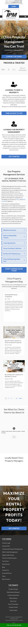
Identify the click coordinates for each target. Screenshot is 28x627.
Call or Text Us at (13, 1)
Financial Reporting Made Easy (11, 260)
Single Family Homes (8, 555)
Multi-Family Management (10, 552)
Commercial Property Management (12, 549)
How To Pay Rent (13, 604)
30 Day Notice (13, 598)
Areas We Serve (7, 573)
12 (16, 398)
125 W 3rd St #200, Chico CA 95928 (14, 3)
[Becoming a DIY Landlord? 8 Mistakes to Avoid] (14, 366)
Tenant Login (13, 610)
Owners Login (6, 543)
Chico (18, 199)
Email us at (13, 2)
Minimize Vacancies (9, 230)
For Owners (6, 539)
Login (14, 6)
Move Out (13, 601)
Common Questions (13, 595)
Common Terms (13, 607)
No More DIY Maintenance (12, 254)
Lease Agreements (9, 243)
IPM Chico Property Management (14, 617)
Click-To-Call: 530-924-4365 (14, 625)
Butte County (6, 579)
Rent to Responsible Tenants (9, 236)
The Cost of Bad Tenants (9, 558)
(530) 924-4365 (14, 618)
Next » (21, 398)
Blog (3, 567)
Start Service (6, 564)
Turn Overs (5, 561)
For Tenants (13, 585)
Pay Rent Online (13, 589)
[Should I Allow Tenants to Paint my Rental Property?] (14, 332)
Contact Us (5, 570)
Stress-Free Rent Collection (12, 248)
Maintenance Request (13, 592)
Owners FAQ (6, 546)
